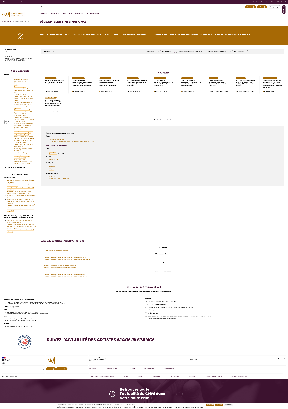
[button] (42, 7)
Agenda (283, 11)
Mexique (51, 170)
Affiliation (249, 6)
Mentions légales (192, 376)
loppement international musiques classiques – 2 (72, 276)
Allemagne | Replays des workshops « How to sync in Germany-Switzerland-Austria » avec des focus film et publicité (21, 226)
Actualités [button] (43, 13)
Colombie (52, 166)
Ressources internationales (56, 145)
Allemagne (52, 152)
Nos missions (93, 368)
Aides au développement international (217, 51)
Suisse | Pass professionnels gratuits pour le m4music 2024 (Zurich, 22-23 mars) (23, 111)
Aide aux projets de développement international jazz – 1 (61, 265)
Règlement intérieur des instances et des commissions (102, 376)
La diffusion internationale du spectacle (56, 250)
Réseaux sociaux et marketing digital (60, 178)
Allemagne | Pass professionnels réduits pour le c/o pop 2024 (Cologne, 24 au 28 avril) (23, 133)
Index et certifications (174, 376)
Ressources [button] (79, 13)
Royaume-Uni (53, 154)
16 (167, 119)
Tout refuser (219, 404)
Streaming (52, 176)
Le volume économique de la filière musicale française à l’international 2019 (71, 141)
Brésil (50, 168)
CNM (3, 21)
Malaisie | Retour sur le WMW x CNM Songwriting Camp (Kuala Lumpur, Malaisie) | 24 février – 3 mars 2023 (21, 201)
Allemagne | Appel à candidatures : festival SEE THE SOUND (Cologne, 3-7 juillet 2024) (24, 161)
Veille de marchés (166, 51)
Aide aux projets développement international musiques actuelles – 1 (65, 257)
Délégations (125, 376)
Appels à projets (150, 51)
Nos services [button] (55, 13)
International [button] (67, 13)
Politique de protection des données (239, 376)
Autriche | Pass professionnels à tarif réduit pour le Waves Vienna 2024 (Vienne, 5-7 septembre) (24, 138)
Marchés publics (156, 376)
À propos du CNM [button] (93, 13)
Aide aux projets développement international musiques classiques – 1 (65, 274)
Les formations (149, 368)
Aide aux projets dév (50, 276)
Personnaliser (228, 404)
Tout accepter (210, 404)
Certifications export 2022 (56, 139)
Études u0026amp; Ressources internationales (189, 51)
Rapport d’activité (112, 368)
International (10, 21)
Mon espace (273, 6)
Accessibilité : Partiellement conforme (214, 376)
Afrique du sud (53, 159)
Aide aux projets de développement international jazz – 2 (61, 267)
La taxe (261, 6)
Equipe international (239, 51)
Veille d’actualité (169, 368)
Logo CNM (131, 368)
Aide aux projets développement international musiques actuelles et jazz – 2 (67, 259)
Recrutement (141, 376)
